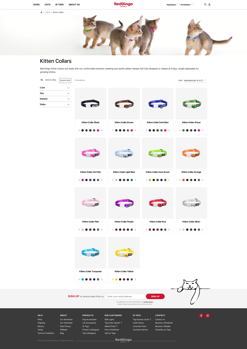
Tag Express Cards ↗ (142, 319)
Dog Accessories (89, 319)
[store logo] (123, 4)
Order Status (138, 323)
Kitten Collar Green (191, 122)
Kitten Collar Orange (191, 172)
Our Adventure (66, 319)
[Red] (150, 229)
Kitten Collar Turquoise (90, 271)
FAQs (40, 319)
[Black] (82, 130)
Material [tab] (43, 98)
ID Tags (85, 326)
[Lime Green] (150, 180)
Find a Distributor (112, 330)
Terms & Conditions (46, 333)
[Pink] (82, 229)
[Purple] (116, 229)
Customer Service (140, 330)
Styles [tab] (43, 104)
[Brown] (86, 130)
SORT (180, 80)
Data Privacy (65, 326)
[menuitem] (37, 4)
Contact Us (160, 319)
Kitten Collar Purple (124, 221)
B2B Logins (109, 319)
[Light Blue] (116, 180)
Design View (65, 80)
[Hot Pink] (98, 130)
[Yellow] (116, 279)
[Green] (94, 130)
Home (41, 12)
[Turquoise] (82, 279)
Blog (62, 333)
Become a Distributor (164, 323)
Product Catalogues (90, 330)
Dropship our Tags (163, 330)
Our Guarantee (66, 323)
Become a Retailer (162, 326)
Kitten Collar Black (90, 122)
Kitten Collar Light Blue (124, 172)
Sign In (209, 4)
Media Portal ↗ (111, 326)
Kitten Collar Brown (124, 122)
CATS (48, 12)
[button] (173, 4)
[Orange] (183, 180)
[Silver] (183, 229)
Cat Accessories (89, 323)
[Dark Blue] (90, 130)
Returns (41, 326)
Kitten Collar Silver (191, 221)
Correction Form (139, 326)
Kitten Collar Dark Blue (158, 122)
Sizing (40, 330)
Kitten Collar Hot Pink (90, 172)
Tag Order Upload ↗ (113, 323)
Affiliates (63, 330)
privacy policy (148, 302)
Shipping (41, 323)
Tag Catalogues (89, 333)
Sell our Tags (110, 333)
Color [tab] (42, 87)
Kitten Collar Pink (90, 221)
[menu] (57, 4)
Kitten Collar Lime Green (157, 172)
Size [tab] (42, 93)
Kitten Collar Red (158, 221)
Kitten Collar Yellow (124, 271)
